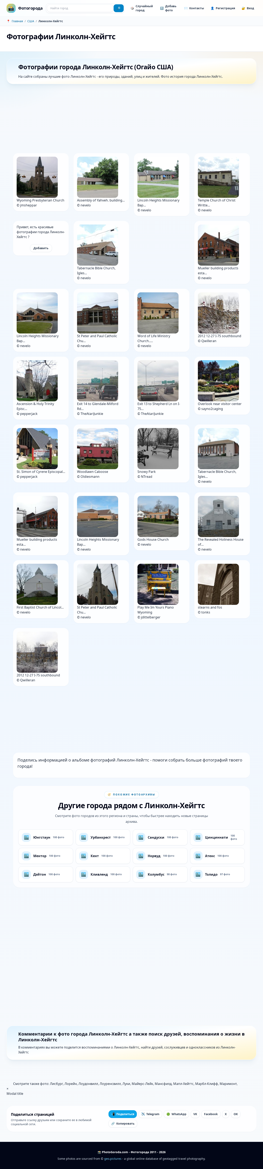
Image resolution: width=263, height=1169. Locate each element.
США (30, 21)
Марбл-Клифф (206, 1083)
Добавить (40, 248)
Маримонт (228, 1083)
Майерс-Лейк (142, 1083)
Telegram (150, 1114)
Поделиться (122, 1114)
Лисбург (56, 1083)
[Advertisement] (130, 119)
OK (236, 1114)
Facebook (211, 1114)
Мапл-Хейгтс (183, 1083)
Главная (17, 21)
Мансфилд (163, 1083)
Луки (126, 1083)
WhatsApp (176, 1114)
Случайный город (141, 8)
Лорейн (71, 1083)
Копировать (123, 1123)
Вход (248, 8)
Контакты (194, 8)
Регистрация (223, 8)
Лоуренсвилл (110, 1083)
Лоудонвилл (88, 1083)
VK (195, 1114)
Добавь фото (168, 8)
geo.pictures (112, 1159)
